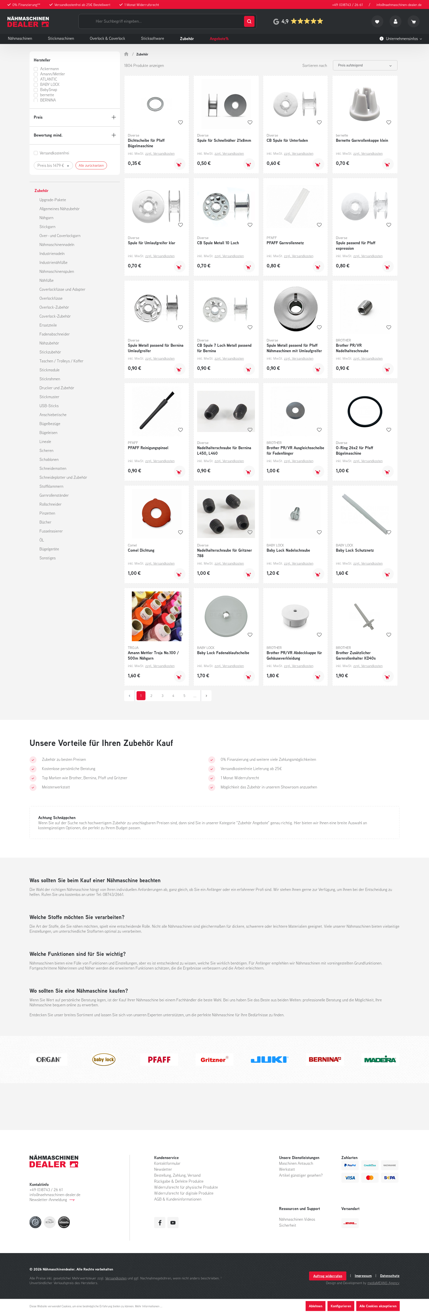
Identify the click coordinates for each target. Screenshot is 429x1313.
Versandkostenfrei (54, 152)
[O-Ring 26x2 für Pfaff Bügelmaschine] (364, 411)
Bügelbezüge (49, 423)
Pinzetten (47, 513)
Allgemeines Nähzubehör (59, 208)
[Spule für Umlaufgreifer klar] (156, 206)
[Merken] (180, 122)
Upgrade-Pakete (52, 199)
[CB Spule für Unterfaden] (295, 104)
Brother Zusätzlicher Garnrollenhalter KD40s (356, 655)
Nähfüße (46, 280)
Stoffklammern (51, 486)
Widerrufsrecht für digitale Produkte (184, 1193)
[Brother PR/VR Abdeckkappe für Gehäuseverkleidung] (295, 616)
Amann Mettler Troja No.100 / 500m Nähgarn (153, 655)
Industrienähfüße (53, 262)
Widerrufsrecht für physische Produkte (186, 1187)
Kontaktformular (167, 1163)
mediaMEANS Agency (383, 1282)
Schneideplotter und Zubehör (63, 477)
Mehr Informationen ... (148, 1306)
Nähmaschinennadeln (56, 244)
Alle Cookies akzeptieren (377, 1306)
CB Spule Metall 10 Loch (218, 242)
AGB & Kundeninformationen (177, 1199)
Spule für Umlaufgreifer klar (151, 242)
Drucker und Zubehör (56, 387)
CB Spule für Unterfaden (287, 140)
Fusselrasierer (51, 531)
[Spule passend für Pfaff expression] (364, 206)
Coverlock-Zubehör (55, 316)
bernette (47, 94)
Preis (38, 117)
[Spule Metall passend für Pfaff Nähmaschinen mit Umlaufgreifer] (295, 309)
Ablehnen (315, 1306)
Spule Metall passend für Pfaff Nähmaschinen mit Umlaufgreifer (294, 347)
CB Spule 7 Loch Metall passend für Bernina (224, 347)
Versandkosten (116, 1278)
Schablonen (49, 459)
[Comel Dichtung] (156, 514)
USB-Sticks (49, 405)
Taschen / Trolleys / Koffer (61, 360)
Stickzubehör (50, 351)
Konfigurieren (341, 1306)
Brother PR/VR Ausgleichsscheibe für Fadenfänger (295, 450)
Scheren (46, 450)
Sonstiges (47, 557)
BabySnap (48, 89)
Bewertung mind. (48, 135)
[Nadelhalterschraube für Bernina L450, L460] (226, 411)
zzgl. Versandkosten (160, 153)
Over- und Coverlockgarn (59, 235)
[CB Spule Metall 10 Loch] (226, 206)
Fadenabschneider (54, 334)
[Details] (179, 676)
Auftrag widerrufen (327, 1275)
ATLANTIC (48, 79)
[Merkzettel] (377, 21)
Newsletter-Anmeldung (48, 1199)
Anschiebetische (53, 414)
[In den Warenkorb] (179, 164)
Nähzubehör (49, 342)
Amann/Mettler (52, 73)
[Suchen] (249, 21)
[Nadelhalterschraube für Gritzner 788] (226, 514)
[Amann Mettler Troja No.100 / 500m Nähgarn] (156, 616)
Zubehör (41, 190)
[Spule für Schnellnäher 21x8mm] (226, 104)
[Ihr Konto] (395, 21)
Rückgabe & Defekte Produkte (179, 1181)
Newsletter (163, 1169)
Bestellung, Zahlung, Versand (177, 1175)
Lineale (45, 441)
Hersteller (42, 60)
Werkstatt (287, 1169)
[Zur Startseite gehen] (28, 21)
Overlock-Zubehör (54, 307)
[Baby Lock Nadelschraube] (295, 514)
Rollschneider (50, 504)
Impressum (363, 1275)
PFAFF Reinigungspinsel (148, 447)
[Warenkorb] (414, 21)
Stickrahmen (49, 378)
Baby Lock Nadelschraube (288, 550)
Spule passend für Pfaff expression (355, 245)
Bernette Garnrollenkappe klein (362, 140)
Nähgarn (46, 217)
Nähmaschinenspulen (56, 271)
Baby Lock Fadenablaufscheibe (223, 652)
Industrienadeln (52, 253)
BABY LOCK (50, 84)
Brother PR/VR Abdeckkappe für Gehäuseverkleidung (294, 655)
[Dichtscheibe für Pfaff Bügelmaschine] (156, 104)
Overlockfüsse (51, 298)
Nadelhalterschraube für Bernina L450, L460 (224, 450)
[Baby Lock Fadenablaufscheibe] (226, 616)
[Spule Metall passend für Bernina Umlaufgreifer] (156, 309)
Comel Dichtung (141, 550)
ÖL (41, 539)
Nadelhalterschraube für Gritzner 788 (224, 552)
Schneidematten (52, 468)
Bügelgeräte (49, 548)
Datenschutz (389, 1275)
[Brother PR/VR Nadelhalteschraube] (364, 309)
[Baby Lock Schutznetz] (364, 514)
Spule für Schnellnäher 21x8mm (224, 140)
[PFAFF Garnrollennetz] (295, 206)
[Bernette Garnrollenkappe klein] (364, 104)
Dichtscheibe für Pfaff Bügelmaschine (146, 143)
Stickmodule (49, 369)
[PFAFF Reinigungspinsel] (156, 411)
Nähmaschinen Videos (297, 1219)
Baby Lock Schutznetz (355, 550)
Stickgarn (47, 226)
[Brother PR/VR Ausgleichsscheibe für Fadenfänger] (295, 411)
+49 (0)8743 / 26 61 (347, 4)
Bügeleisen (48, 432)
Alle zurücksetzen (91, 165)
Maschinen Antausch (296, 1163)
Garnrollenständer (54, 495)
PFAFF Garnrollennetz (285, 242)
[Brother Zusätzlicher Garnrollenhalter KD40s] (364, 616)
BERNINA (48, 99)
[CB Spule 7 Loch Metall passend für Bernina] (226, 309)
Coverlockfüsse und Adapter (62, 289)
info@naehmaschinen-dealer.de (399, 4)
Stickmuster (49, 396)
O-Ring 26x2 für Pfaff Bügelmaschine (354, 450)
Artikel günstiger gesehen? (301, 1175)
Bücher (45, 522)
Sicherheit (287, 1225)
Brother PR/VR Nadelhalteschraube (352, 347)
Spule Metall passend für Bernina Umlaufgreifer (155, 347)
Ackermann (49, 68)
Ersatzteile (48, 325)
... (194, 695)
